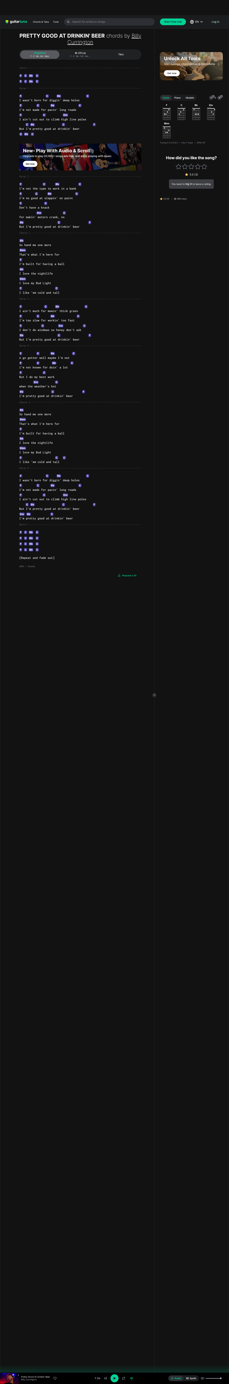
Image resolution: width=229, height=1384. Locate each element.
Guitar (166, 97)
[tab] (39, 54)
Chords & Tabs (41, 21)
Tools (56, 21)
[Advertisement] (107, 7)
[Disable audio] (131, 1378)
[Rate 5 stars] (204, 166)
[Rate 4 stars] (198, 166)
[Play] (114, 1378)
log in (188, 184)
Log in (215, 21)
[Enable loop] (123, 1378)
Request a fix (129, 575)
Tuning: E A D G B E (169, 143)
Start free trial (173, 21)
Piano (177, 97)
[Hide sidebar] (154, 695)
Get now (30, 164)
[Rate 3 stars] (191, 166)
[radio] (175, 1378)
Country (31, 566)
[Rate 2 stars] (185, 166)
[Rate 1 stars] (178, 166)
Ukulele (190, 97)
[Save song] (55, 1378)
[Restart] (105, 1378)
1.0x (97, 1378)
